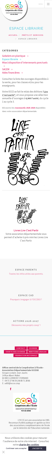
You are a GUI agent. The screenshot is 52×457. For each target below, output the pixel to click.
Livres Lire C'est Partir (26, 230)
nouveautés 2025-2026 (25, 107)
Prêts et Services (32, 35)
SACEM (6, 69)
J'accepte (37, 448)
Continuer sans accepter (16, 448)
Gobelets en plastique (14, 55)
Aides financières (11, 72)
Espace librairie (10, 59)
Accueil (13, 35)
